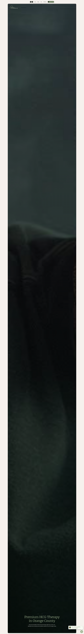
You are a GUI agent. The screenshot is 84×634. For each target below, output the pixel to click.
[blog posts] (32, 2)
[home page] (31, 2)
